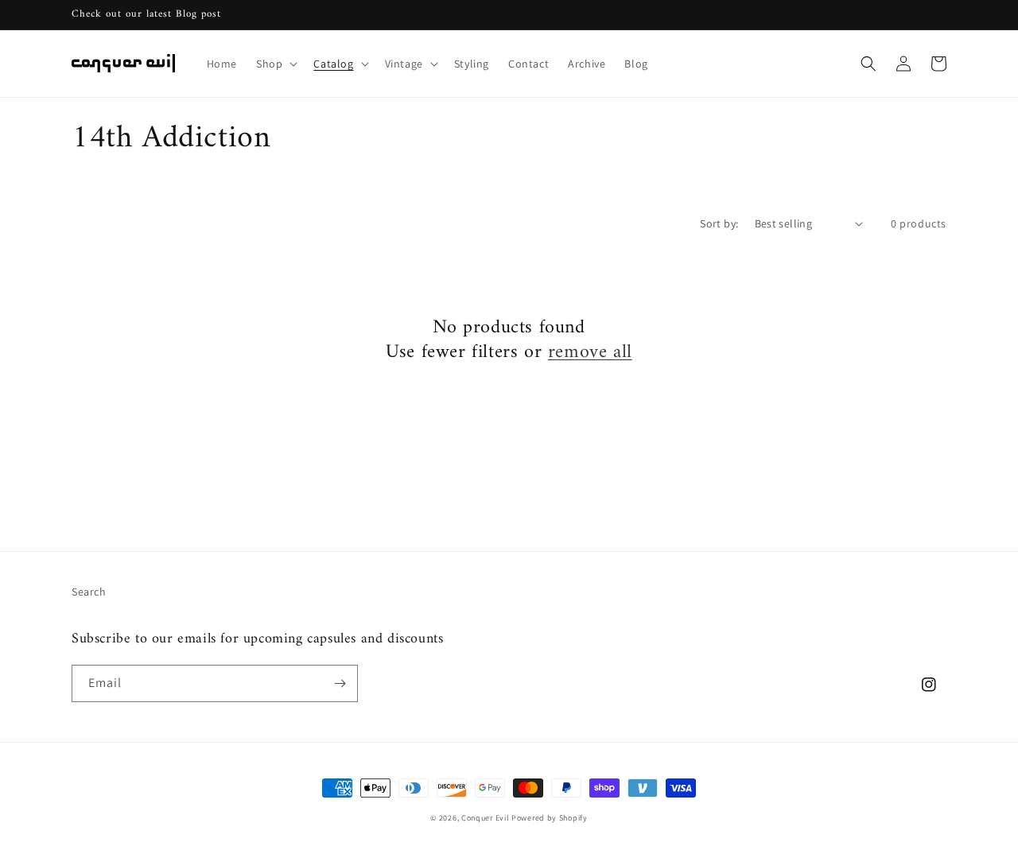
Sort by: (719, 223)
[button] (275, 63)
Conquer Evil (485, 818)
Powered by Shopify (549, 818)
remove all (590, 352)
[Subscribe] (339, 683)
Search (89, 591)
